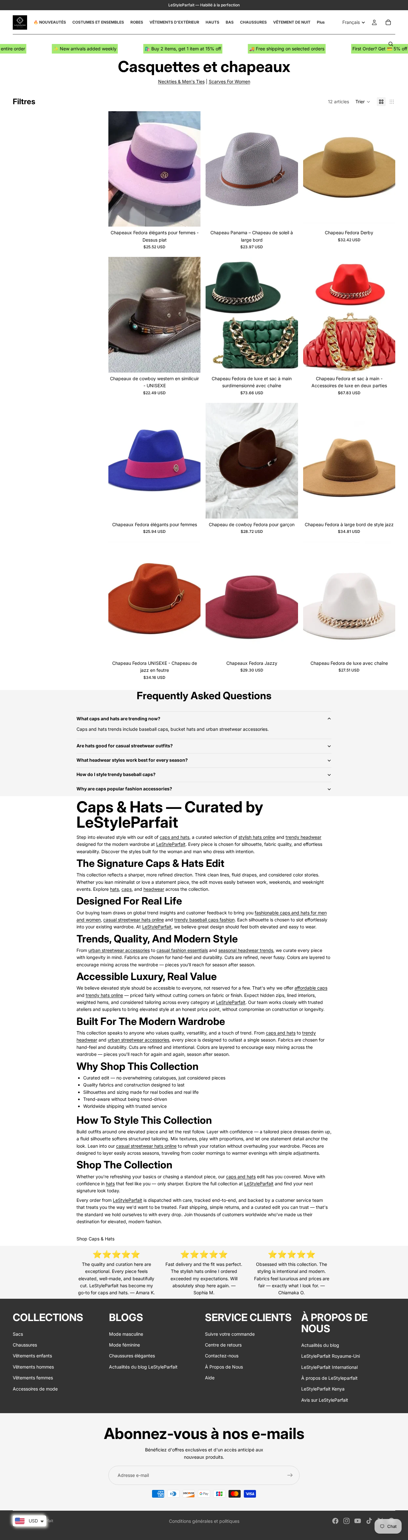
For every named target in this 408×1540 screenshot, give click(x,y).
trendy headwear (303, 837)
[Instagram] (346, 1521)
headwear (153, 889)
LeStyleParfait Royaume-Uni (330, 1356)
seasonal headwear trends (245, 950)
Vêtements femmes (33, 1377)
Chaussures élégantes (132, 1355)
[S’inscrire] (290, 1475)
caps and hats (174, 837)
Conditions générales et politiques (204, 1521)
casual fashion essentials (182, 950)
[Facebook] (335, 1521)
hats (114, 889)
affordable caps (311, 988)
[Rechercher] (391, 44)
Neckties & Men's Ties (181, 81)
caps (126, 889)
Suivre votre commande (230, 1334)
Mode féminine (124, 1345)
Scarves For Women (229, 81)
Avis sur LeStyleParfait (324, 1400)
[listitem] (321, 22)
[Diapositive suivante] (190, 169)
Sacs (18, 1334)
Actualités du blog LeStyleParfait (143, 1366)
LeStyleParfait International (329, 1367)
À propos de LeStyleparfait (329, 1378)
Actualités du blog (320, 1345)
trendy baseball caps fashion (204, 919)
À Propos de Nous (224, 1366)
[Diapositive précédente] (117, 169)
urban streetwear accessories (119, 950)
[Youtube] (357, 1521)
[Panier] (388, 22)
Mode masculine (126, 1334)
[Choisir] (191, 216)
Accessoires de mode (35, 1388)
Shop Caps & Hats (95, 1238)
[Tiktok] (369, 1521)
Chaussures (25, 1345)
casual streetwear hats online (133, 919)
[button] (362, 102)
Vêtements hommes (33, 1366)
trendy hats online (104, 995)
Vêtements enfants (32, 1355)
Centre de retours (223, 1345)
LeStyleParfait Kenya (323, 1388)
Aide (210, 1377)
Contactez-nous (221, 1355)
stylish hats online (256, 837)
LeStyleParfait (171, 844)
